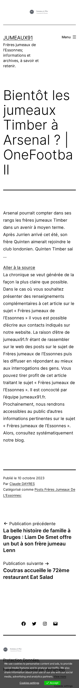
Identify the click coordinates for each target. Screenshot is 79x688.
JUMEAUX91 (18, 38)
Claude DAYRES (22, 484)
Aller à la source (19, 267)
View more (60, 676)
